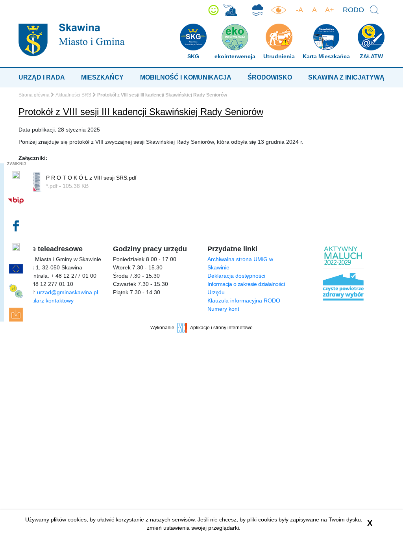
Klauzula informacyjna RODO (243, 300)
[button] (213, 10)
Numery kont (223, 309)
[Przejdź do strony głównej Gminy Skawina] (71, 39)
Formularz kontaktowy (46, 300)
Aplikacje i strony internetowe (221, 327)
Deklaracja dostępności (236, 276)
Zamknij (16, 163)
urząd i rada (41, 77)
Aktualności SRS (73, 95)
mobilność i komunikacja (185, 77)
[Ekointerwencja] (230, 10)
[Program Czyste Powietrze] (257, 10)
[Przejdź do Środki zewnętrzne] (17, 291)
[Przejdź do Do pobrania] (17, 315)
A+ (329, 10)
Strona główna (34, 95)
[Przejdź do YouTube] (17, 247)
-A (299, 10)
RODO (353, 10)
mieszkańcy (102, 77)
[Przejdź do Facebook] (17, 226)
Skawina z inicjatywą (346, 77)
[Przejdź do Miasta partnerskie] (17, 269)
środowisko (270, 77)
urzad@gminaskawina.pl (67, 292)
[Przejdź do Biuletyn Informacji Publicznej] (17, 200)
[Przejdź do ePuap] (17, 175)
